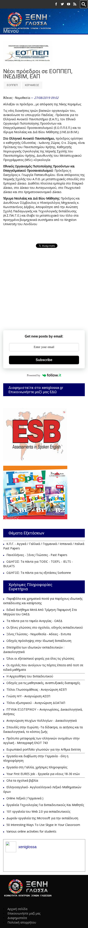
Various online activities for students (31, 831)
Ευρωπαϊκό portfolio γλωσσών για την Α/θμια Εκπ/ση (43, 749)
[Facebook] (56, 4)
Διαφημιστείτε (17, 918)
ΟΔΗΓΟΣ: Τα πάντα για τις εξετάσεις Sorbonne (38, 573)
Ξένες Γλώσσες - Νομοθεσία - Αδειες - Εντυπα (38, 634)
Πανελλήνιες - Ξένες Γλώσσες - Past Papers (36, 555)
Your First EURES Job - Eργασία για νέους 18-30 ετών (43, 774)
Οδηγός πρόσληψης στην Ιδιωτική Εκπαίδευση (38, 641)
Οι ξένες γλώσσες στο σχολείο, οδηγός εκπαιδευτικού (44, 627)
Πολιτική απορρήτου (21, 922)
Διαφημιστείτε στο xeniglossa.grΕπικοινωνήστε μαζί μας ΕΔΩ (36, 389)
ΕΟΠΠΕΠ (12, 85)
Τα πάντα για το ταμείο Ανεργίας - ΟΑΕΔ (34, 621)
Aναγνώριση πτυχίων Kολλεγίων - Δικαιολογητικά (41, 720)
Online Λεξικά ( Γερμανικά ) (24, 798)
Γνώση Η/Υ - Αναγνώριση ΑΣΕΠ (28, 696)
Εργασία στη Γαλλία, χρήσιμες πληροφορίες (36, 767)
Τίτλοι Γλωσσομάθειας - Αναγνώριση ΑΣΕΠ (36, 689)
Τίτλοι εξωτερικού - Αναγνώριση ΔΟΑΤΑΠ (35, 703)
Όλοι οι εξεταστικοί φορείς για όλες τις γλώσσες (40, 658)
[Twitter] (62, 4)
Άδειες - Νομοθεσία (16, 98)
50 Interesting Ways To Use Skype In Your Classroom (43, 825)
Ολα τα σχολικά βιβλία (22, 780)
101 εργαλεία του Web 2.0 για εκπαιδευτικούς (38, 811)
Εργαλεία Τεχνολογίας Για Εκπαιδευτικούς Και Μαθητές (45, 805)
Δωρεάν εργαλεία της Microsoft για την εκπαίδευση (42, 818)
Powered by (33, 375)
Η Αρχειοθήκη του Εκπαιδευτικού (29, 676)
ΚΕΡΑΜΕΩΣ (32, 85)
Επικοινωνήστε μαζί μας (23, 913)
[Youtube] (68, 4)
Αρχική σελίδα (17, 909)
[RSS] (74, 4)
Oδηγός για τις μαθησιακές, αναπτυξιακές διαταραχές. (43, 683)
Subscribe (44, 360)
